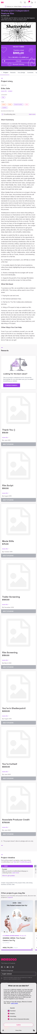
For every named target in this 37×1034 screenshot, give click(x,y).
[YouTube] (8, 967)
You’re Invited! (9, 764)
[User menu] (31, 2)
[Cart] (25, 2)
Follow (18, 61)
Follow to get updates (8, 875)
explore (10, 897)
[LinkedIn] (13, 967)
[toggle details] (32, 949)
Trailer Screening (11, 596)
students (4, 107)
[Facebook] (2, 967)
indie (26, 104)
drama (3, 104)
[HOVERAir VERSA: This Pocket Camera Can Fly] (17, 916)
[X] (5, 967)
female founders (18, 104)
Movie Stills (8, 541)
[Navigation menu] (35, 2)
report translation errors (14, 979)
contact (10, 91)
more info (4, 91)
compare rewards (11, 385)
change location (27, 6)
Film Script (7, 485)
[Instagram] (10, 967)
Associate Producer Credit (16, 819)
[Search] (21, 2)
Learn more (15, 872)
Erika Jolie (6, 15)
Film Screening (10, 652)
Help (14, 862)
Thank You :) (8, 429)
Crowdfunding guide (25, 862)
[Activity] (28, 2)
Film (3, 97)
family (9, 104)
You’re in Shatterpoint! (14, 708)
